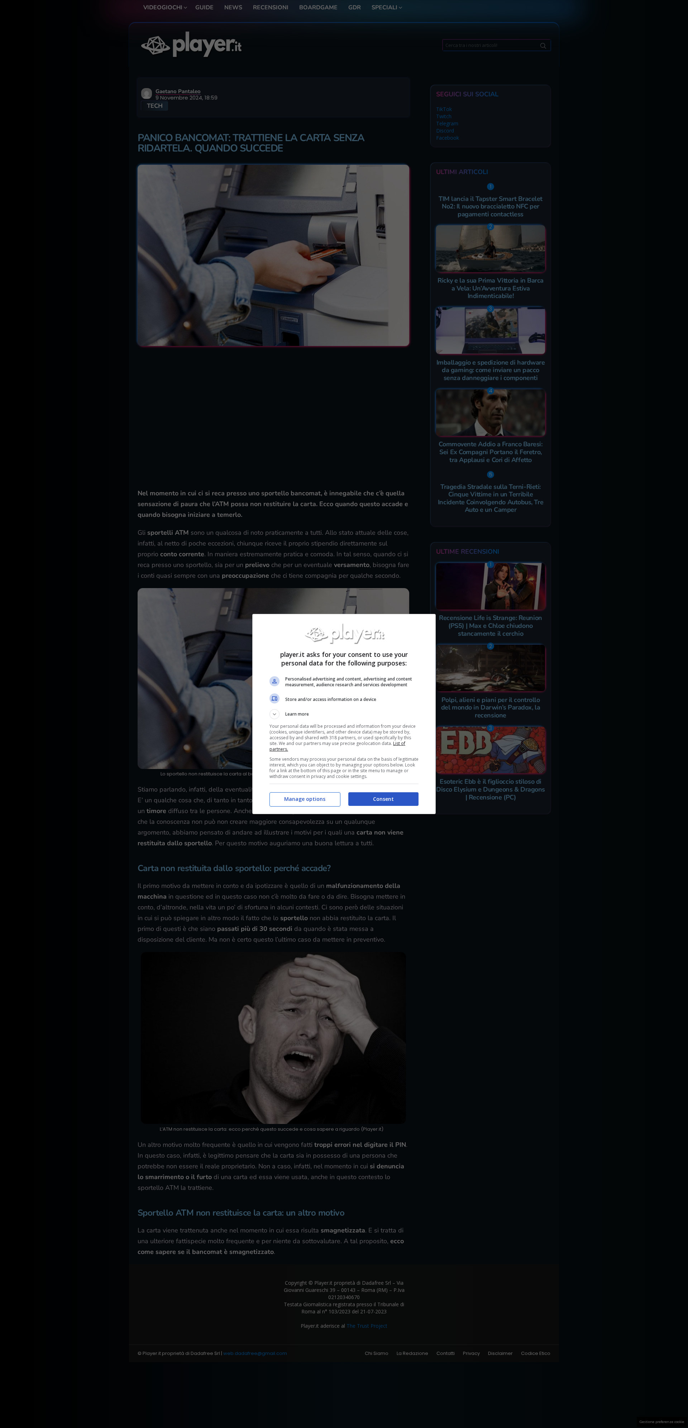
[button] (344, 714)
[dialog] (344, 714)
